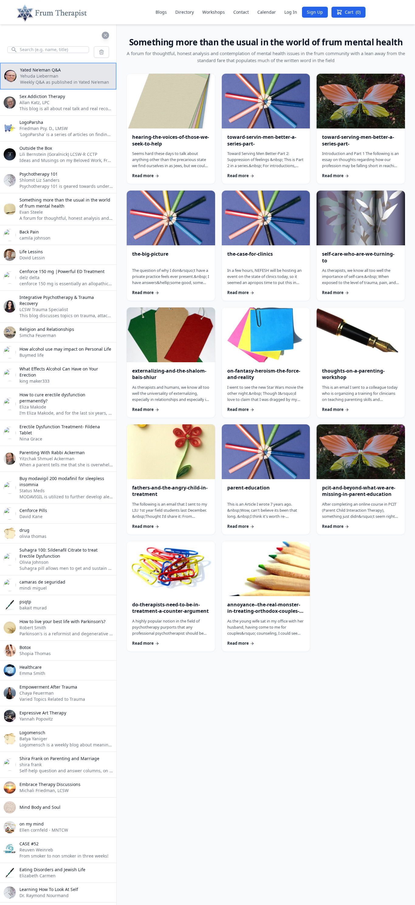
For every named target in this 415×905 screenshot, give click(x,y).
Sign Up (315, 12)
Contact (241, 12)
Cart (353, 12)
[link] (170, 128)
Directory (184, 12)
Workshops (213, 12)
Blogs (161, 12)
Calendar (266, 12)
